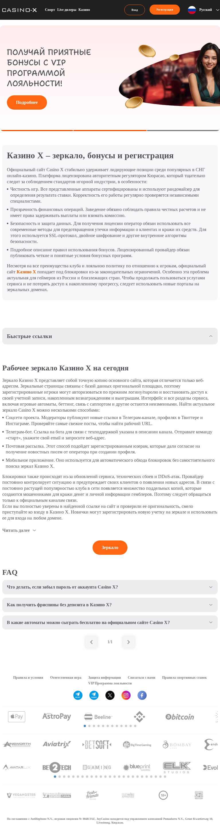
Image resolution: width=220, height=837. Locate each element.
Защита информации (104, 678)
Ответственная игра (65, 678)
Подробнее (27, 102)
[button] (85, 726)
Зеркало (110, 547)
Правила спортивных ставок (184, 678)
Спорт (50, 10)
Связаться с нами (141, 678)
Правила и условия (28, 678)
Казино (84, 10)
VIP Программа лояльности (110, 683)
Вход (134, 9)
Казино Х (26, 271)
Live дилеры (66, 10)
